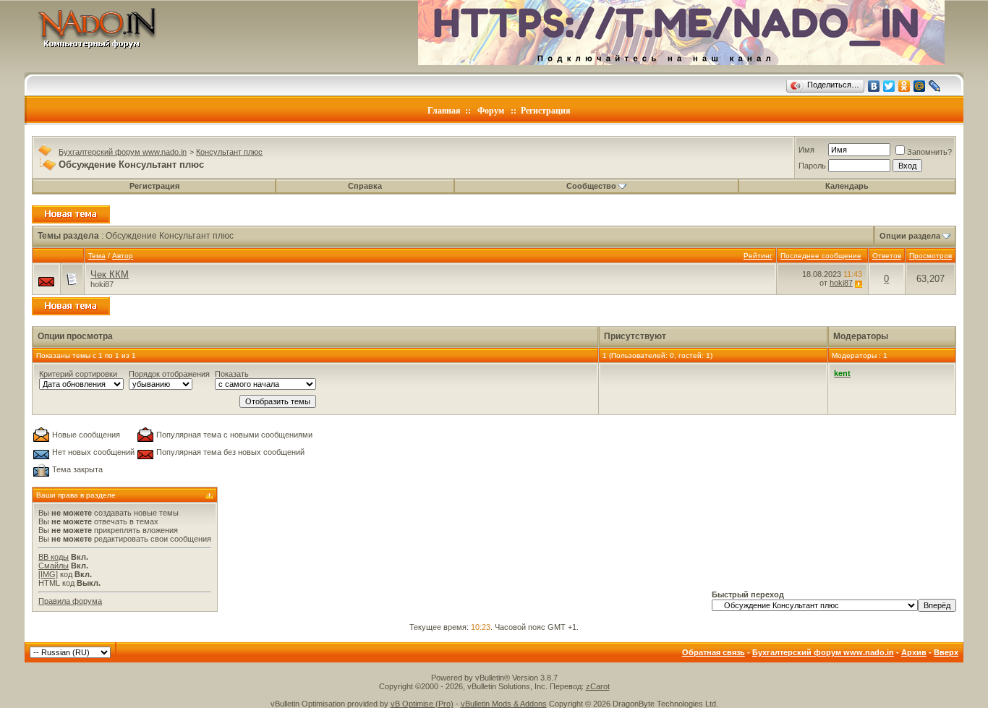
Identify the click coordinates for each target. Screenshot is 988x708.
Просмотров (930, 256)
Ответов (886, 256)
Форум (490, 111)
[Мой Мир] (919, 86)
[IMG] (48, 574)
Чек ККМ (109, 274)
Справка (365, 186)
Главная (444, 111)
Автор (122, 256)
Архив (914, 652)
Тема (97, 256)
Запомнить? (929, 152)
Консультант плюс (229, 152)
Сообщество (591, 186)
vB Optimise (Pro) (422, 703)
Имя (806, 149)
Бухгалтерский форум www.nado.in (123, 152)
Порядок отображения (169, 374)
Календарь (847, 186)
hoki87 (102, 284)
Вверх (946, 652)
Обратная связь (713, 652)
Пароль (812, 165)
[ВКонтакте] (874, 86)
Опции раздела (910, 235)
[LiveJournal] (934, 86)
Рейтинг (758, 256)
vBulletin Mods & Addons (504, 703)
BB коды (53, 557)
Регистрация (546, 111)
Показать (232, 374)
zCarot (598, 686)
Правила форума (70, 601)
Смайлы (53, 565)
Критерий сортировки (78, 374)
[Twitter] (889, 86)
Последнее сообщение (820, 256)
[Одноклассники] (904, 86)
